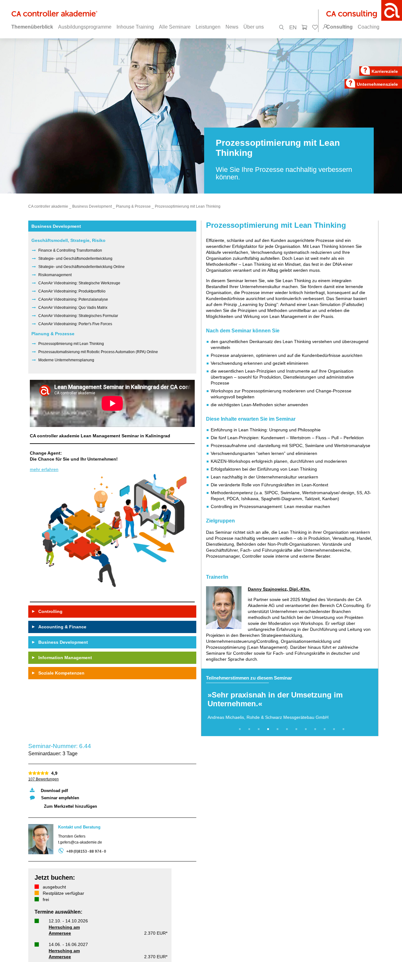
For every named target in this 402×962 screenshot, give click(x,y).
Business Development (92, 206)
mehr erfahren (44, 469)
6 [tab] (288, 729)
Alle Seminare (175, 27)
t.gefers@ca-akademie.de (80, 842)
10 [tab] (326, 729)
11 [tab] (335, 729)
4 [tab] (269, 729)
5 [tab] (278, 729)
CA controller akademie (48, 206)
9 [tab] (316, 729)
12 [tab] (344, 729)
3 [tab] (260, 729)
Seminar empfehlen (60, 798)
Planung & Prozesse (133, 206)
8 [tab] (307, 729)
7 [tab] (297, 729)
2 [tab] (250, 729)
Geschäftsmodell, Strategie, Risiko (68, 240)
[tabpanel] (290, 702)
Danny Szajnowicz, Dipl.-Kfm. (279, 589)
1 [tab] (241, 729)
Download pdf (54, 791)
